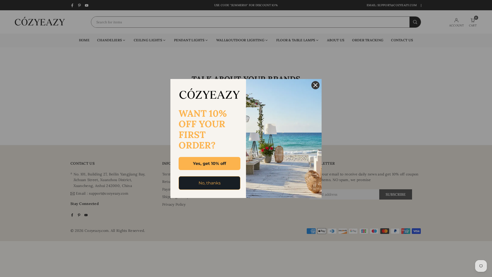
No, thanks (210, 183)
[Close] (315, 85)
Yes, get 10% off (209, 163)
